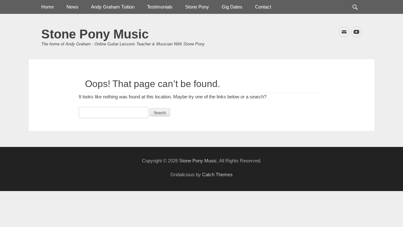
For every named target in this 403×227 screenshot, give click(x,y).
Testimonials (160, 6)
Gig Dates (232, 6)
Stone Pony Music (95, 34)
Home (47, 6)
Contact (263, 6)
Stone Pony (197, 6)
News (72, 6)
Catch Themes (217, 174)
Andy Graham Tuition (112, 6)
